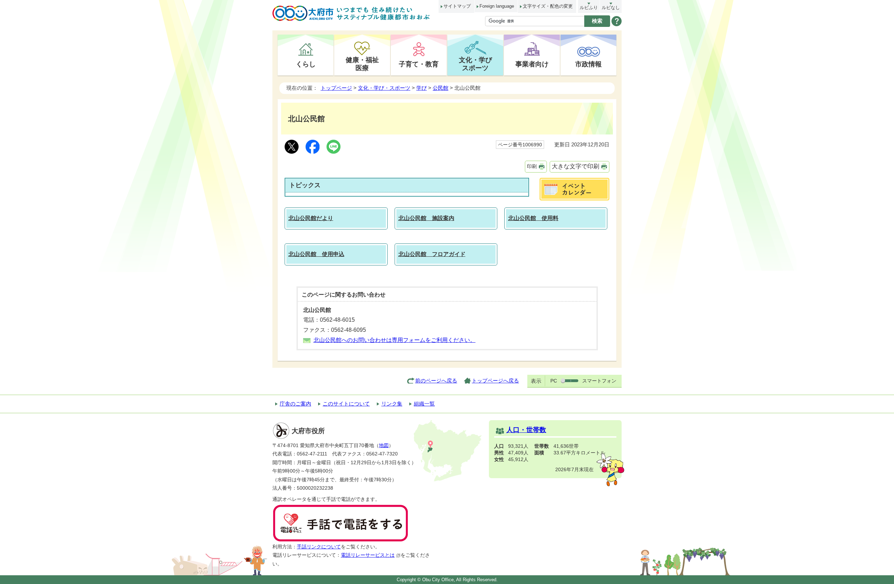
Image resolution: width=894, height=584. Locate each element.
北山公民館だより (310, 218)
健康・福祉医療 (362, 64)
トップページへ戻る (495, 381)
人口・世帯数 (526, 429)
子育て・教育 (419, 64)
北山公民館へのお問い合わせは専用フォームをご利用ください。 (395, 340)
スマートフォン (599, 381)
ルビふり (589, 7)
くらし (306, 64)
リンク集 (391, 404)
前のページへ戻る (436, 381)
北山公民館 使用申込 (316, 254)
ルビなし (611, 7)
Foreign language (496, 6)
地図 (384, 445)
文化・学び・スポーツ (384, 88)
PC (553, 381)
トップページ (336, 88)
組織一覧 (424, 404)
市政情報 (588, 64)
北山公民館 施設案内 (426, 218)
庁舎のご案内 (295, 404)
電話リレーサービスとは (368, 555)
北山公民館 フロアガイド (432, 254)
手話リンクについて (319, 546)
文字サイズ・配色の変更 (548, 6)
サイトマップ (457, 6)
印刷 (532, 166)
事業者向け (532, 64)
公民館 (440, 88)
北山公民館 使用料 (533, 218)
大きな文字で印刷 (575, 166)
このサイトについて (346, 404)
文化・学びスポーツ (475, 64)
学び (421, 88)
